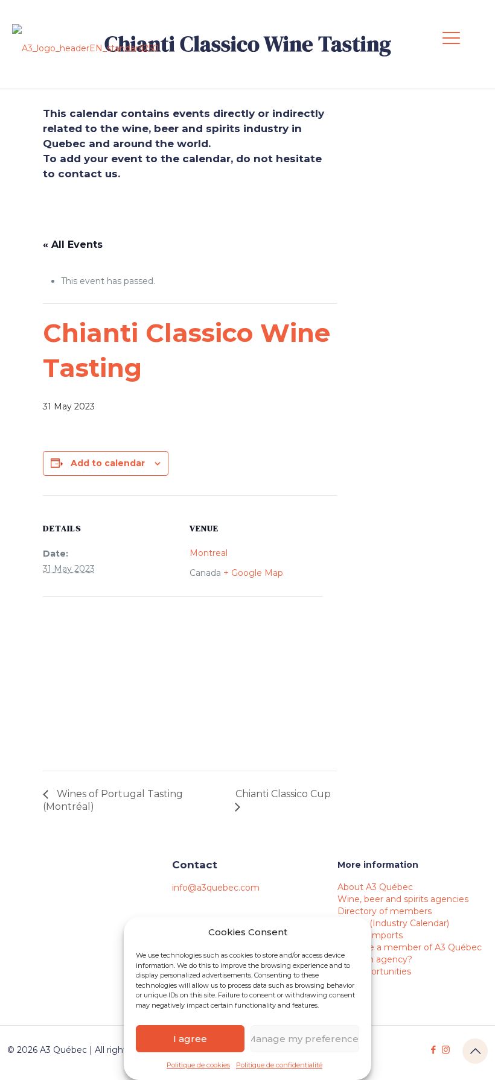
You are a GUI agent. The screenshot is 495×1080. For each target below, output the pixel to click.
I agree (190, 1038)
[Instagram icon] (445, 1049)
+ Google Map (253, 572)
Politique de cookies (198, 1065)
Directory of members (384, 911)
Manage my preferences (305, 1038)
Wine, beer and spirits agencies (402, 899)
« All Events (73, 244)
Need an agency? (374, 959)
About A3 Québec (375, 887)
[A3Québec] (85, 48)
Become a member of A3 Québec (409, 947)
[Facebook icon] (433, 1049)
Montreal (209, 553)
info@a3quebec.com (216, 887)
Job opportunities (374, 971)
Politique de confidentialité (279, 1065)
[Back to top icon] (475, 1051)
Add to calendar (108, 463)
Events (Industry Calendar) (393, 923)
